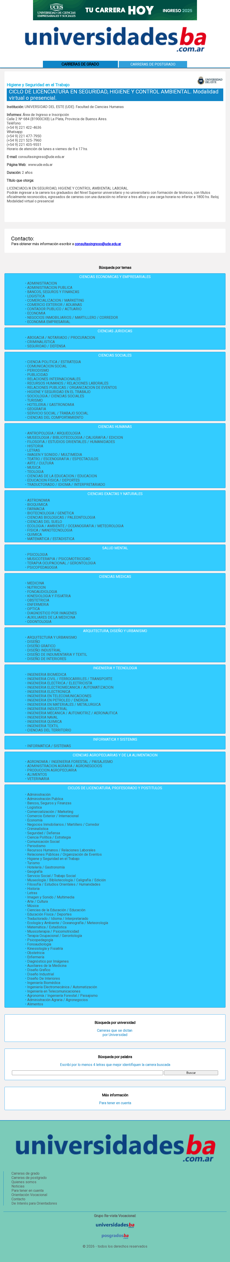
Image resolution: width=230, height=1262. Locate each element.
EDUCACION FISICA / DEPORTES (53, 480)
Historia (33, 889)
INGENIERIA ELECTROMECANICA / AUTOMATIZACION (70, 687)
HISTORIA (35, 446)
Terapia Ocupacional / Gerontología (54, 936)
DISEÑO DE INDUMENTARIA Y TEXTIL (57, 654)
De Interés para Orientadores (34, 1203)
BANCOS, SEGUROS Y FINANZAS (53, 292)
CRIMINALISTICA (41, 342)
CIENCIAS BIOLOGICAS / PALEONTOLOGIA (61, 517)
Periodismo (36, 846)
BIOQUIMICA (37, 504)
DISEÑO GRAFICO (41, 646)
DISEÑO (33, 642)
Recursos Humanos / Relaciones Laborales (61, 850)
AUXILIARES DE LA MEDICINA (51, 617)
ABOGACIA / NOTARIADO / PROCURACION (61, 337)
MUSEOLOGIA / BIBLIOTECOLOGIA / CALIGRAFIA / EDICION (75, 437)
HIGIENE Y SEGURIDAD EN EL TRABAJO (59, 392)
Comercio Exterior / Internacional (53, 816)
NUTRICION (36, 587)
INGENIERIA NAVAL (42, 717)
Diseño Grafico (38, 970)
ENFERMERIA (38, 604)
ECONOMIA (36, 313)
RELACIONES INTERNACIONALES (54, 379)
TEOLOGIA (35, 472)
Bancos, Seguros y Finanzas (49, 803)
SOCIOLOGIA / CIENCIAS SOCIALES (55, 396)
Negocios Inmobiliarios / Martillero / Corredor (63, 824)
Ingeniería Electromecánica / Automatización (62, 987)
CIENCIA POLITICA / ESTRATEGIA (54, 362)
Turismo (33, 863)
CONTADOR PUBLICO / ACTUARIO (54, 309)
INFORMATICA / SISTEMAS (49, 746)
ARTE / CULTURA (40, 463)
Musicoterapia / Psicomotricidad (53, 931)
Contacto (18, 1199)
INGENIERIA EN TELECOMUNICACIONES (59, 696)
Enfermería (35, 957)
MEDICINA (35, 583)
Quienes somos (23, 1182)
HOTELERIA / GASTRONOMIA (50, 405)
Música (33, 906)
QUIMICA (34, 534)
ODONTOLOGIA (39, 622)
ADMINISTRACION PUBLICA (49, 287)
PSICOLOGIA (37, 554)
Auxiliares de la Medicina (46, 965)
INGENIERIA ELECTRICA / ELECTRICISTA (59, 683)
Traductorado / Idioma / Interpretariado (57, 918)
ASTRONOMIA (38, 500)
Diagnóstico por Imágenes (48, 961)
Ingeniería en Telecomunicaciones (53, 991)
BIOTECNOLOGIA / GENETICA (50, 513)
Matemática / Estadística (46, 927)
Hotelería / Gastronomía (46, 867)
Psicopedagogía (40, 940)
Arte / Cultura (37, 901)
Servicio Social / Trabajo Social (51, 876)
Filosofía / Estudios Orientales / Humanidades (63, 884)
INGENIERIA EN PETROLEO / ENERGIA (57, 700)
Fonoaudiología (39, 944)
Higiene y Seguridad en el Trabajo (53, 859)
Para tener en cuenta (115, 1103)
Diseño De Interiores (43, 978)
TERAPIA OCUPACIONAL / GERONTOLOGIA (61, 563)
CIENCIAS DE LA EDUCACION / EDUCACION (62, 476)
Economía (34, 820)
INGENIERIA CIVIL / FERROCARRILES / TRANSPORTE (69, 679)
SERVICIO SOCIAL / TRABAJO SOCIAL (57, 413)
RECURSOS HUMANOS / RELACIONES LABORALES (67, 383)
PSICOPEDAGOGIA (42, 567)
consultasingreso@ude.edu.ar (98, 244)
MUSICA (33, 467)
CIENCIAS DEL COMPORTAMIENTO (55, 417)
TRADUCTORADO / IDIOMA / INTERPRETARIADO (66, 484)
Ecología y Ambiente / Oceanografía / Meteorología (67, 923)
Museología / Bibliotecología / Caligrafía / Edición (66, 880)
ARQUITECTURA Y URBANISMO (52, 637)
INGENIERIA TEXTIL (43, 726)
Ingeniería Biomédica (43, 983)
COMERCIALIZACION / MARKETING (55, 300)
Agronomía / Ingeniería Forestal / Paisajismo (62, 995)
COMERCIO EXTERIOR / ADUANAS (54, 305)
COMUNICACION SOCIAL (47, 366)
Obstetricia (35, 953)
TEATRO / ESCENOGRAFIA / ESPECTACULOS (62, 459)
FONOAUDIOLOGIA (42, 592)
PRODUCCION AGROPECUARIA (52, 770)
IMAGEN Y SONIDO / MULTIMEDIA (54, 454)
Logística (34, 807)
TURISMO (35, 400)
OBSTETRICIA (38, 600)
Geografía (34, 871)
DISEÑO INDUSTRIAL (44, 650)
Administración (39, 794)
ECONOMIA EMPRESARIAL (48, 322)
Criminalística (37, 829)
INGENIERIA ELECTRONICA (48, 692)
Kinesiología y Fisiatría (45, 948)
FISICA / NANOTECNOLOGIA (49, 530)
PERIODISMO (38, 370)
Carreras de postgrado (152, 64)
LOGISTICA (36, 296)
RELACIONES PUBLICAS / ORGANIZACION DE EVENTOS (72, 387)
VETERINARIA (38, 779)
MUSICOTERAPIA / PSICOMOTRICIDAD (59, 559)
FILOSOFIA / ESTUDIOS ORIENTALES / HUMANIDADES (71, 442)
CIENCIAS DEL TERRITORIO (49, 730)
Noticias (17, 1186)
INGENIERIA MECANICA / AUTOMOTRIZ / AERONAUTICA (72, 713)
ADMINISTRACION (42, 283)
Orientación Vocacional (29, 1195)
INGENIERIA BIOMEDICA (46, 674)
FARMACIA (35, 509)
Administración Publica (45, 799)
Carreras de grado (25, 1173)
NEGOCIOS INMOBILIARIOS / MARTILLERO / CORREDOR (72, 317)
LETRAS (33, 450)
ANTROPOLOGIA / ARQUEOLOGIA (53, 433)
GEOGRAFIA (36, 409)
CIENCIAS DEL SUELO (44, 522)
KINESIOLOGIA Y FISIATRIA (49, 596)
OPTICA (33, 609)
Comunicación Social (43, 841)
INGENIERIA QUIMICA (44, 721)
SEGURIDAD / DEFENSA (46, 346)
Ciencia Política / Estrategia (49, 837)
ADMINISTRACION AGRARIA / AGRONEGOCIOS (64, 766)
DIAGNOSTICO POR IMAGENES (52, 613)
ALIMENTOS (37, 774)
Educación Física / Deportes (49, 914)
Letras (32, 893)
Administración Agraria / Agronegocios (57, 1000)
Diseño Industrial (40, 974)
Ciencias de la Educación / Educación (56, 910)
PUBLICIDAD (37, 375)
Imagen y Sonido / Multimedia (50, 897)
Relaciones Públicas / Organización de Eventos (64, 854)
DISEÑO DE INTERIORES (46, 659)
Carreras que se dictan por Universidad (115, 1032)
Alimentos (35, 1004)
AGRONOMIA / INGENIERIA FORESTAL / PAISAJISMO (70, 762)
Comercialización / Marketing (50, 812)
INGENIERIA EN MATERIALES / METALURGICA (64, 704)
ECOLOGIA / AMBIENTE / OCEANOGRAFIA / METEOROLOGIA (75, 526)
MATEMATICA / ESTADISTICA (50, 539)
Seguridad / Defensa (43, 833)
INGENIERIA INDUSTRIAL (47, 709)
